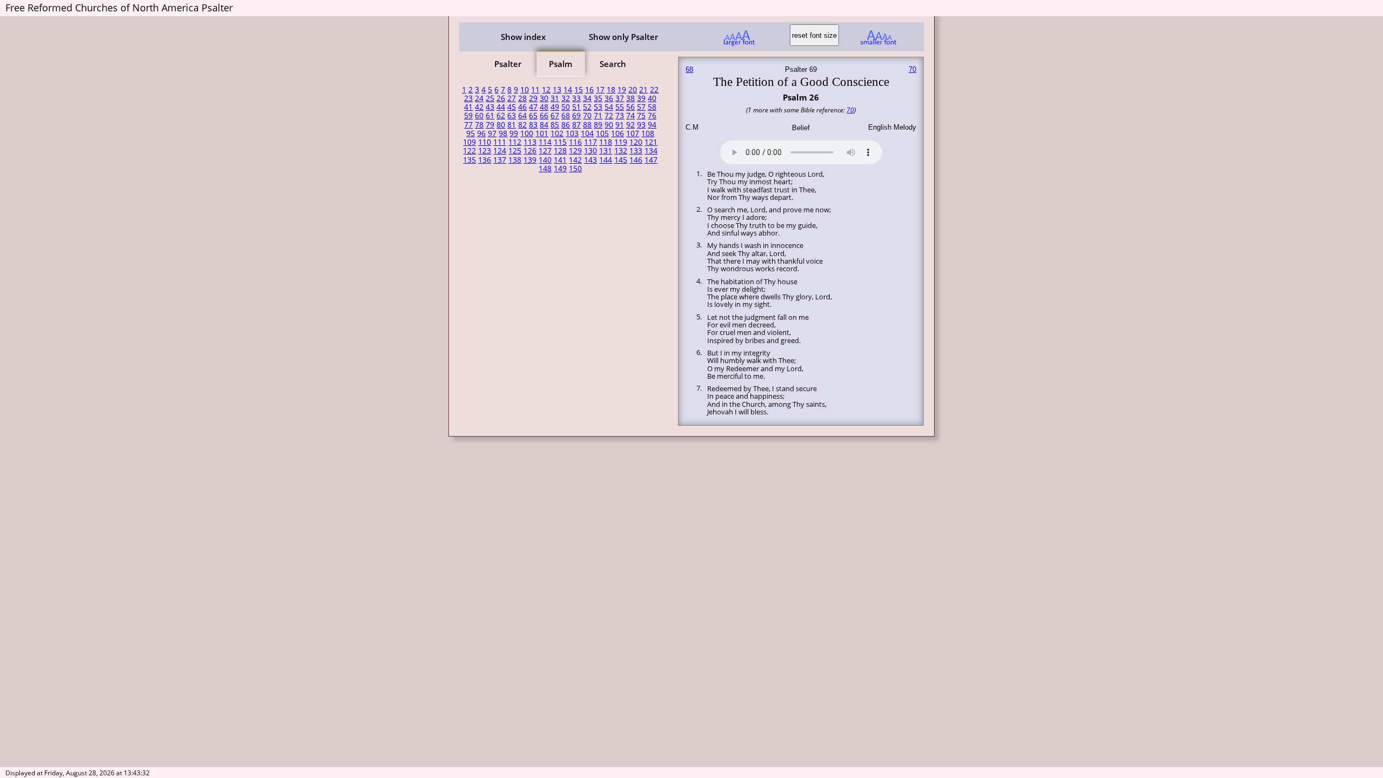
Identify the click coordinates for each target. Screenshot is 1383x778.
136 (484, 160)
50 (565, 107)
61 (490, 115)
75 (641, 115)
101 (541, 133)
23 (468, 98)
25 (490, 98)
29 (533, 98)
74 (630, 115)
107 (632, 133)
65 (533, 115)
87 (576, 125)
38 (630, 98)
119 (620, 142)
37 (619, 98)
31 (554, 98)
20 (632, 90)
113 (529, 142)
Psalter (507, 63)
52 (587, 107)
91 (619, 125)
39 (641, 98)
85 (554, 125)
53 (598, 107)
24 (479, 98)
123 (484, 151)
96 (481, 133)
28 (522, 98)
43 (490, 107)
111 (499, 142)
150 (575, 168)
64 (522, 115)
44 (500, 107)
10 (524, 90)
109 (469, 142)
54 (609, 107)
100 (526, 133)
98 (503, 133)
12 (546, 90)
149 (560, 168)
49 (554, 107)
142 (575, 160)
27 (511, 98)
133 (635, 151)
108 (647, 133)
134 (650, 151)
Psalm (560, 63)
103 (572, 133)
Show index (523, 36)
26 (500, 98)
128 (560, 151)
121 (650, 142)
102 (556, 133)
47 (533, 107)
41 (468, 107)
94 (652, 125)
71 (598, 115)
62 (500, 115)
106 (617, 133)
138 (514, 160)
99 (513, 133)
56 (630, 107)
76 (652, 115)
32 (565, 98)
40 (652, 98)
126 (529, 151)
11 (535, 90)
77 (468, 125)
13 (557, 90)
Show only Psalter (623, 36)
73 (619, 115)
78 (479, 125)
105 (602, 133)
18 (611, 90)
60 (479, 115)
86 (565, 125)
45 (511, 107)
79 (490, 125)
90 (609, 125)
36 (609, 98)
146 (635, 160)
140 (545, 160)
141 (560, 160)
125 (514, 151)
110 (484, 142)
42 (479, 107)
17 (600, 90)
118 (605, 142)
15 (578, 90)
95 (470, 133)
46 (522, 107)
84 (544, 125)
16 (589, 90)
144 (605, 160)
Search (613, 63)
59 (468, 115)
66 (544, 115)
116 (575, 142)
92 (630, 125)
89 (598, 125)
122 (469, 151)
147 (650, 160)
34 (587, 98)
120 (635, 142)
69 (576, 115)
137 (499, 160)
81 (511, 125)
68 (565, 115)
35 (598, 98)
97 (492, 133)
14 (567, 90)
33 (576, 98)
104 (587, 133)
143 (590, 160)
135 (469, 160)
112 (514, 142)
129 (575, 151)
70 (587, 115)
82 (522, 125)
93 (641, 125)
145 (620, 160)
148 (545, 168)
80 (500, 125)
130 (590, 151)
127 (545, 151)
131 (605, 151)
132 (620, 151)
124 (499, 151)
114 (545, 142)
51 (576, 107)
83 (533, 125)
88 (587, 125)
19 (621, 90)
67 (554, 115)
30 (544, 98)
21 (643, 90)
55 (619, 107)
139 (529, 160)
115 (560, 142)
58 (652, 107)
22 (654, 90)
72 (609, 115)
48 (544, 107)
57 (641, 107)
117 (590, 142)
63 (511, 115)
